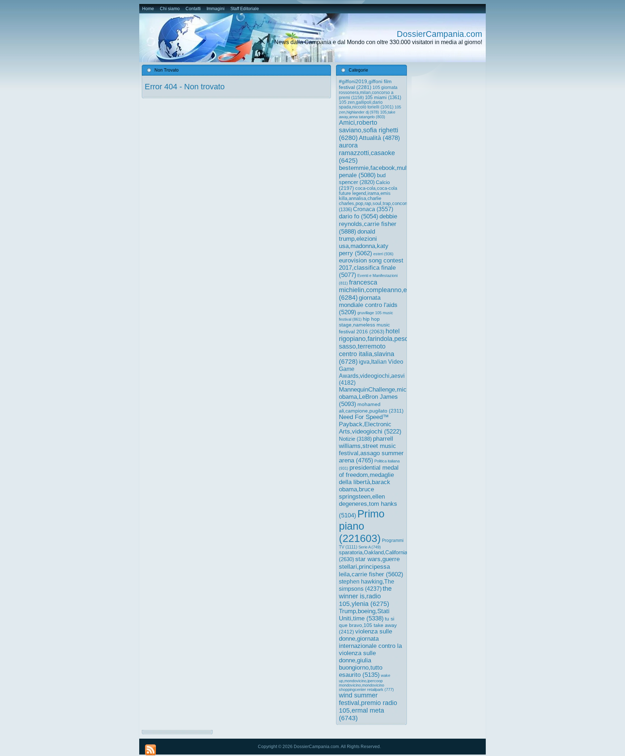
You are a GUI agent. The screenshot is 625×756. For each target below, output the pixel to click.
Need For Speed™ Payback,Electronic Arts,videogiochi (370, 424)
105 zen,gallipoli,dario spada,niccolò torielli (366, 104)
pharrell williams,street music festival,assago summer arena (371, 449)
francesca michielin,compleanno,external (382, 290)
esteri (383, 254)
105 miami (383, 97)
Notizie (355, 439)
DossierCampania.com (439, 34)
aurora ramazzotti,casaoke (367, 153)
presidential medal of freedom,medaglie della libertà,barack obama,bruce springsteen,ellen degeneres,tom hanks (369, 491)
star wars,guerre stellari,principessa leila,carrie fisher (371, 566)
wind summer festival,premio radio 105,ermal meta (368, 707)
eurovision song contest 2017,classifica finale (371, 267)
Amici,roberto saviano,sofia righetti (368, 130)
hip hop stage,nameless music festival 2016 (364, 325)
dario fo (358, 216)
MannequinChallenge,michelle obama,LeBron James (379, 396)
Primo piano (361, 526)
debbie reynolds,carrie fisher (368, 224)
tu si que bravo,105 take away (368, 625)
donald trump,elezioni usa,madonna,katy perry (363, 242)
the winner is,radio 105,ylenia (365, 596)
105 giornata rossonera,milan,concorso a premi (368, 92)
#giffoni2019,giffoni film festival (365, 84)
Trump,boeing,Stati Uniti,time (364, 615)
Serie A (369, 547)
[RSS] (150, 750)
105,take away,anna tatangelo (367, 114)
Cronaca (373, 209)
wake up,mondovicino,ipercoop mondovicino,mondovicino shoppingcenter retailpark (366, 682)
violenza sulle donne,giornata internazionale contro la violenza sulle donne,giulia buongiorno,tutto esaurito (370, 653)
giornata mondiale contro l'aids (368, 305)
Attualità (379, 137)
